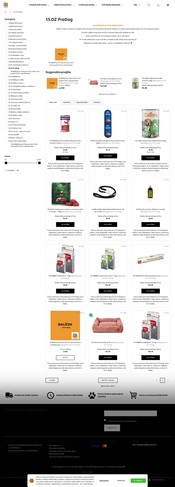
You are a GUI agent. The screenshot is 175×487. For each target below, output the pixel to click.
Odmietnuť (121, 480)
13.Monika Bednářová (16, 62)
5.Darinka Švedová (15, 36)
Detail (65, 357)
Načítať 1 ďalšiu (108, 380)
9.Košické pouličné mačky (17, 49)
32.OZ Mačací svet (14, 128)
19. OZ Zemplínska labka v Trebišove (21, 86)
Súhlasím (139, 480)
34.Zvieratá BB (13, 134)
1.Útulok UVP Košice (15, 23)
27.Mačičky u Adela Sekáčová (18, 112)
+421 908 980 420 (14, 448)
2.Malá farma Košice (15, 26)
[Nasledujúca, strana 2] (162, 380)
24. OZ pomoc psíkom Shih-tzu (19, 102)
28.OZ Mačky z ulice (15, 115)
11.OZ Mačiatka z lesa (16, 55)
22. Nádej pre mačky (15, 96)
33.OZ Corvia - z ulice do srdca (19, 131)
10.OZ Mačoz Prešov (15, 52)
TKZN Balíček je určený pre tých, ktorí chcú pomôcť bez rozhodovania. (24, 145)
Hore (53, 380)
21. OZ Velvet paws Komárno (18, 93)
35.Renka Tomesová (15, 138)
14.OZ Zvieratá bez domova (18, 65)
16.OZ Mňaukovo (14, 76)
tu (91, 484)
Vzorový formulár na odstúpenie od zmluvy (64, 457)
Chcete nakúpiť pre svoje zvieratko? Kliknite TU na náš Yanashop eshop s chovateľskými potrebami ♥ (88, 467)
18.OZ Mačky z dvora (15, 83)
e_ (165, 480)
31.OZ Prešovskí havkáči (17, 125)
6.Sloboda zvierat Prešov (17, 39)
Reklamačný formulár (56, 454)
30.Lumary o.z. (13, 122)
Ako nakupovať (54, 445)
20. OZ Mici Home (14, 89)
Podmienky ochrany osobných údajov (62, 451)
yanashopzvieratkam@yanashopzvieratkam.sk (25, 445)
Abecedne (97, 102)
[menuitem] (38, 5)
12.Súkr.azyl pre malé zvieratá (19, 58)
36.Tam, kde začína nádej (17, 141)
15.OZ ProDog (13, 68)
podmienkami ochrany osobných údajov (122, 421)
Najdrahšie (66, 102)
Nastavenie (104, 480)
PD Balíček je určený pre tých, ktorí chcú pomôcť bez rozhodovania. (25, 72)
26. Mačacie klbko (14, 109)
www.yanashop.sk (130, 39)
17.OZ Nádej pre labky (16, 80)
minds (168, 480)
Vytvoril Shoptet (157, 480)
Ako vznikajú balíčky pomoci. (145, 445)
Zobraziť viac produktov (107, 94)
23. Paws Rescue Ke (15, 99)
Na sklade (12, 170)
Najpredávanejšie (81, 102)
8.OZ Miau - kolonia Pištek (17, 45)
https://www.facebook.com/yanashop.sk (23, 451)
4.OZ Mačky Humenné (16, 33)
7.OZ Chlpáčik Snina (15, 42)
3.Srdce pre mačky (15, 29)
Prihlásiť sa (112, 428)
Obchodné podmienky (57, 448)
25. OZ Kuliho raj (14, 106)
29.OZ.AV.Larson (14, 118)
